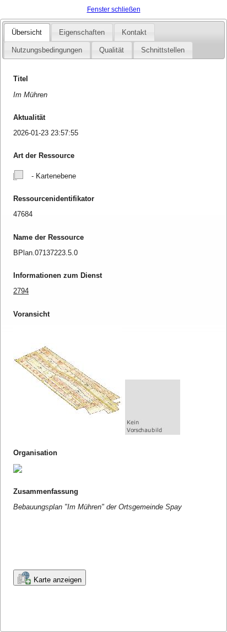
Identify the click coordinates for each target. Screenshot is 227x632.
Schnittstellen (163, 50)
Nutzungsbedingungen (47, 50)
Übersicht (27, 32)
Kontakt (134, 32)
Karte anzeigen (58, 580)
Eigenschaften (82, 32)
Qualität (111, 50)
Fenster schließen (113, 9)
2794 (21, 291)
